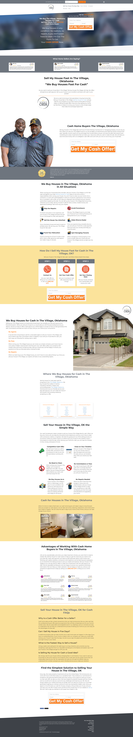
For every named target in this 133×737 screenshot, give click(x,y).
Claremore (48, 411)
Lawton (67, 409)
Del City (48, 412)
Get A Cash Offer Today (89, 720)
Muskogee (66, 412)
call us (90, 687)
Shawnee (84, 409)
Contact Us (90, 16)
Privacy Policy (91, 729)
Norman (66, 413)
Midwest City (67, 410)
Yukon (85, 414)
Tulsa (85, 413)
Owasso (66, 415)
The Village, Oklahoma (56, 382)
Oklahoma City (66, 414)
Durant (49, 414)
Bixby (48, 409)
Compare (90, 6)
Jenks (67, 408)
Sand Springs (85, 408)
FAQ (69, 8)
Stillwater (84, 410)
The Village (84, 412)
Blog (93, 731)
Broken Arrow (48, 410)
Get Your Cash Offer (74, 16)
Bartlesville (48, 408)
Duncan (48, 413)
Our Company (83, 16)
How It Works (83, 6)
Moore (67, 411)
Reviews (65, 8)
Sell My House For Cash (80, 100)
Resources (91, 728)
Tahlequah (84, 411)
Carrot (58, 732)
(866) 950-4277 (88, 14)
